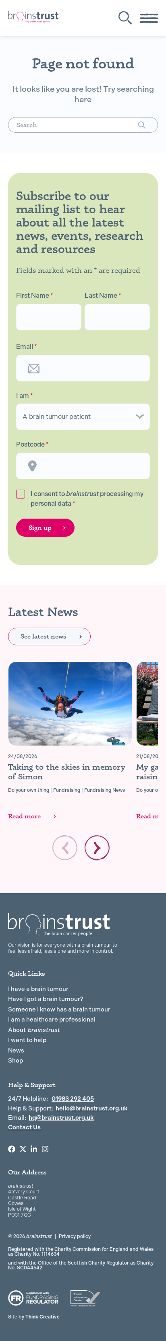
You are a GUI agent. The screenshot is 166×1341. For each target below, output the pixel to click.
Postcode (32, 444)
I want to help (27, 1040)
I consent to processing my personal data (87, 498)
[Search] (148, 125)
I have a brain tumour (38, 989)
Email (26, 347)
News (16, 1050)
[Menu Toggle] (149, 18)
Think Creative (34, 1317)
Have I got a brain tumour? (45, 999)
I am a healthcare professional (51, 1019)
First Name (34, 296)
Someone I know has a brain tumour (59, 1009)
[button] (97, 848)
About (34, 1030)
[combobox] (73, 125)
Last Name (103, 296)
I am (24, 396)
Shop (15, 1060)
